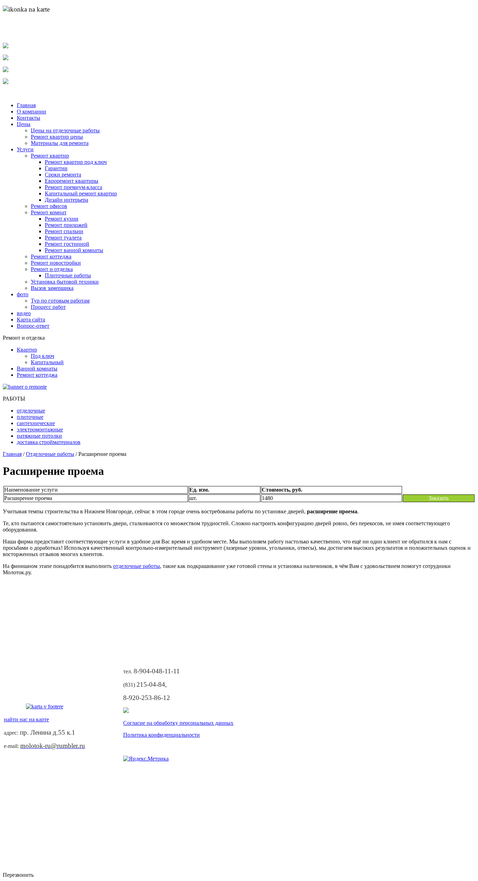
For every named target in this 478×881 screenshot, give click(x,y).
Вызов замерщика (52, 288)
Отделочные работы (50, 454)
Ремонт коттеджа (51, 256)
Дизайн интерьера (66, 200)
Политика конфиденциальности (161, 735)
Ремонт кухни (61, 219)
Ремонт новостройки (56, 263)
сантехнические (36, 423)
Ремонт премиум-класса (73, 187)
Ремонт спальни (64, 231)
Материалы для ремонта (60, 143)
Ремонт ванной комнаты (74, 250)
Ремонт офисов (49, 206)
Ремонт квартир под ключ (76, 162)
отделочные (31, 411)
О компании (31, 112)
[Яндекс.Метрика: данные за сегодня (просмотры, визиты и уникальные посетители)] (146, 759)
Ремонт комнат (48, 212)
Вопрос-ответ (33, 326)
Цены (23, 124)
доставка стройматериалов (48, 442)
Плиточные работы (68, 275)
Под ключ (42, 356)
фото (22, 294)
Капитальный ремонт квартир (81, 193)
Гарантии (56, 168)
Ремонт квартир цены (57, 137)
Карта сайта (31, 319)
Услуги (25, 149)
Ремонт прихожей (66, 225)
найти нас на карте (28, 34)
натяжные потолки (39, 436)
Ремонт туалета (63, 238)
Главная (26, 105)
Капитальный (47, 362)
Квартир (27, 350)
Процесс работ (48, 307)
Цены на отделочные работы (65, 130)
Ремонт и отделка (52, 269)
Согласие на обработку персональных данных (178, 723)
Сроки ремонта (63, 175)
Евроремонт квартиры (71, 181)
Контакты (28, 118)
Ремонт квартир (50, 156)
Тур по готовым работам (60, 301)
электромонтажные (40, 429)
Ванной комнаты (37, 369)
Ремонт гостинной (67, 244)
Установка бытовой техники (65, 282)
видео (24, 313)
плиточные (30, 417)
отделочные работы (136, 566)
